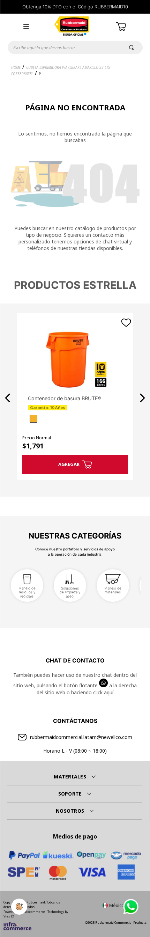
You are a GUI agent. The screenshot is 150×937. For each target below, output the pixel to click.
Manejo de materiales (112, 590)
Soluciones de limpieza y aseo (70, 592)
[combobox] (75, 47)
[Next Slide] (142, 398)
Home (16, 67)
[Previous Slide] (7, 398)
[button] (26, 26)
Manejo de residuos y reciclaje (27, 592)
